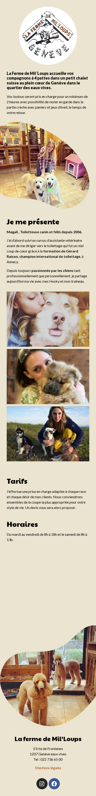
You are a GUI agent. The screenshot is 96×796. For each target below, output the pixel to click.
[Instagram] (42, 783)
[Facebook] (54, 783)
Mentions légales (48, 768)
